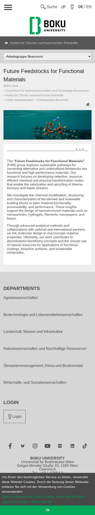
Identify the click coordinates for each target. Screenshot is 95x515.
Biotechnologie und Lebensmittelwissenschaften (43, 315)
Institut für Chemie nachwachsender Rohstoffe (44, 43)
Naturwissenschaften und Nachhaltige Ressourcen (44, 349)
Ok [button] (48, 510)
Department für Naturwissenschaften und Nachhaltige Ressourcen (47, 90)
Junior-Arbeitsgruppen (20, 100)
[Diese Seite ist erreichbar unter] (88, 104)
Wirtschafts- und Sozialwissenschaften (34, 382)
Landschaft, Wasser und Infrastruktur (33, 332)
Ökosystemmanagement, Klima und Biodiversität (43, 366)
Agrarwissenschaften (20, 298)
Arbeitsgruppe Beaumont (52, 100)
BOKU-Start (10, 86)
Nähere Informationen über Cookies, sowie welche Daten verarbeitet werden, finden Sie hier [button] (43, 499)
